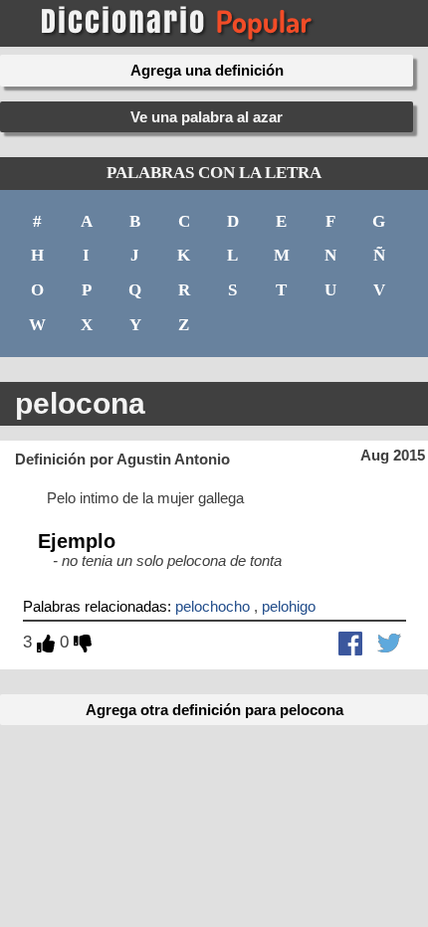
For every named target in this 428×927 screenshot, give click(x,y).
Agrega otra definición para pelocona (214, 709)
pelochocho (212, 606)
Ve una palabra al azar (206, 116)
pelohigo (289, 606)
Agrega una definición (207, 70)
